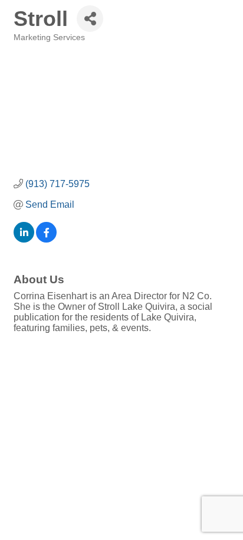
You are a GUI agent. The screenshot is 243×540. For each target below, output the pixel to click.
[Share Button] (90, 18)
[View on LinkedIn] (24, 239)
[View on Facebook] (46, 239)
